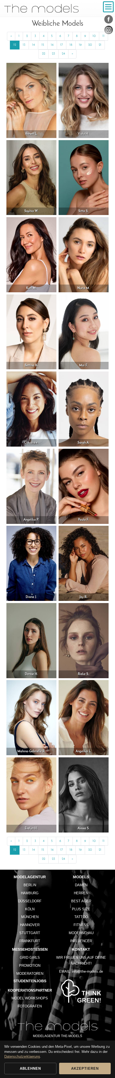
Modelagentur (30, 877)
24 (63, 53)
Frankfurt (29, 941)
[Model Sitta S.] (84, 177)
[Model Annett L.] (31, 100)
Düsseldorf (29, 901)
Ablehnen (30, 1069)
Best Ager (81, 901)
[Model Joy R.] (84, 563)
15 (42, 45)
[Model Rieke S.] (84, 640)
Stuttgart (29, 933)
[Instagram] (108, 31)
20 (90, 45)
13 (24, 45)
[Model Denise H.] (31, 640)
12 (14, 45)
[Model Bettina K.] (31, 331)
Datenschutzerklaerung (22, 1056)
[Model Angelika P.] (31, 486)
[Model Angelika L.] (84, 717)
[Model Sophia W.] (31, 177)
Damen (81, 885)
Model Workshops (29, 998)
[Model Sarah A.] (84, 408)
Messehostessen (30, 949)
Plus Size (81, 909)
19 (80, 45)
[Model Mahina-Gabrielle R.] (31, 717)
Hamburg (30, 893)
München (30, 917)
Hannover (30, 925)
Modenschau (81, 933)
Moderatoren (29, 974)
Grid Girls (30, 958)
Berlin (30, 885)
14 (33, 45)
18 (71, 45)
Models (81, 877)
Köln (29, 909)
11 (103, 36)
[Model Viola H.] (84, 100)
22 (43, 53)
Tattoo (81, 917)
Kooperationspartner (30, 990)
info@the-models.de (87, 971)
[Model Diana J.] (31, 563)
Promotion (29, 966)
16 (52, 45)
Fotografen (30, 1006)
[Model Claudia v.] (31, 408)
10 (94, 36)
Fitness (81, 925)
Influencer (81, 941)
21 (100, 45)
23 (53, 53)
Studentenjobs (29, 981)
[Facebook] (108, 20)
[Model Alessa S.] (84, 794)
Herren (81, 893)
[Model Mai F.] (84, 331)
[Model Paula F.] (84, 486)
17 (61, 45)
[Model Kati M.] (31, 254)
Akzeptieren (85, 1069)
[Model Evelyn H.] (31, 794)
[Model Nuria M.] (84, 254)
